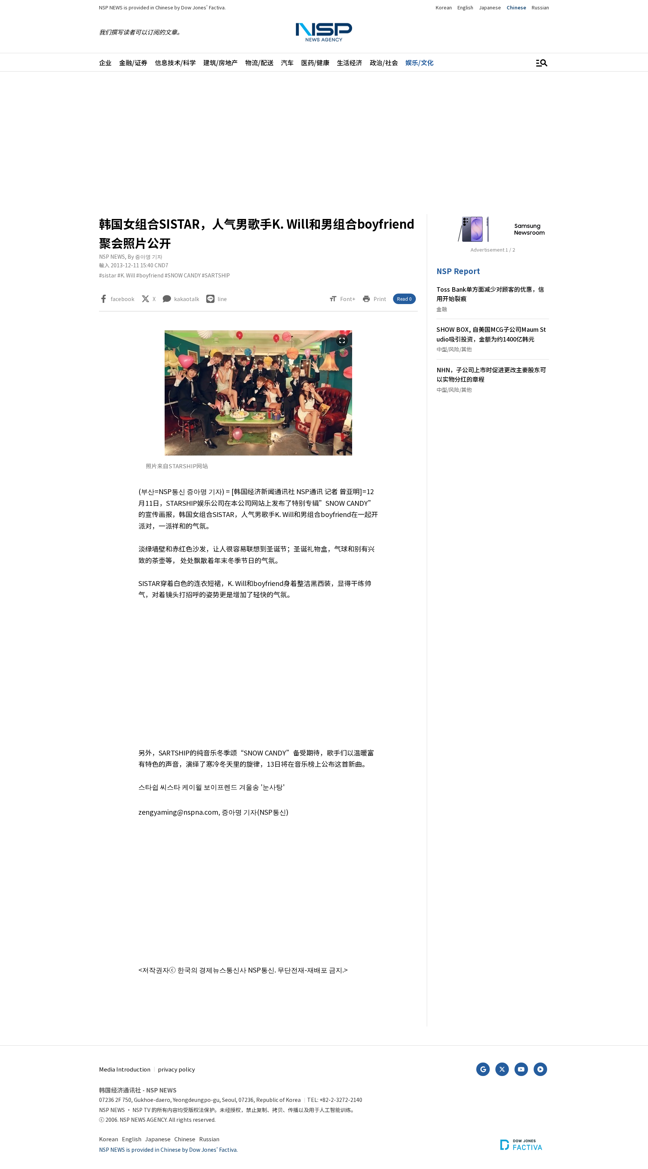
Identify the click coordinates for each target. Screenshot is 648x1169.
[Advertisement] (588, 306)
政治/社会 (384, 62)
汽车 (287, 62)
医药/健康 (315, 62)
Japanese (490, 7)
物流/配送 (259, 62)
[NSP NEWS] (324, 32)
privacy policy (176, 1069)
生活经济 (349, 62)
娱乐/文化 (419, 62)
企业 (105, 62)
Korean (444, 7)
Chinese (516, 7)
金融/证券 (133, 62)
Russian (540, 7)
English (465, 7)
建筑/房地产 (220, 62)
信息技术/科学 (175, 62)
